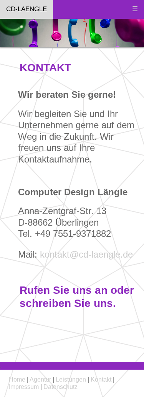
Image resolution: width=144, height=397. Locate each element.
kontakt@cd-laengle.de (86, 254)
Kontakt (100, 379)
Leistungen (71, 379)
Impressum (24, 387)
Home (17, 379)
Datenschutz (60, 387)
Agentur (40, 379)
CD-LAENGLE (26, 9)
